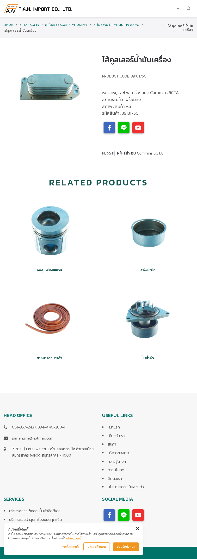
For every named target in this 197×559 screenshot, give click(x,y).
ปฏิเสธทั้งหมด (97, 547)
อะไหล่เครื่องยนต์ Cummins (66, 25)
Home (8, 25)
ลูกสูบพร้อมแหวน (49, 270)
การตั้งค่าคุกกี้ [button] (70, 546)
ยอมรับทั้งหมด (126, 547)
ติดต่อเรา (115, 478)
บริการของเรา (118, 453)
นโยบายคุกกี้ (73, 538)
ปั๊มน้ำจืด (148, 358)
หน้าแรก (114, 427)
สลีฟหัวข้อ (147, 270)
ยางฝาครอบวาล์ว (49, 358)
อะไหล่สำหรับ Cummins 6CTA (116, 25)
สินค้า (112, 444)
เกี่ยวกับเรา (116, 436)
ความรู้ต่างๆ (117, 461)
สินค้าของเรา (29, 25)
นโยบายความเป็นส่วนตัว (126, 487)
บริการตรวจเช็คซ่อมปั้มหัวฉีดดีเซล (35, 511)
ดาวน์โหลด (116, 470)
